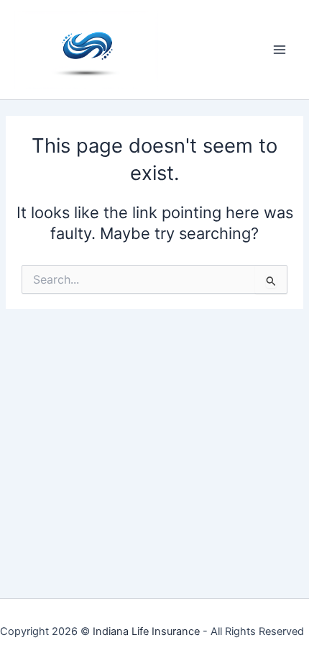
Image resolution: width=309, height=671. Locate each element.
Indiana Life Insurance (146, 631)
